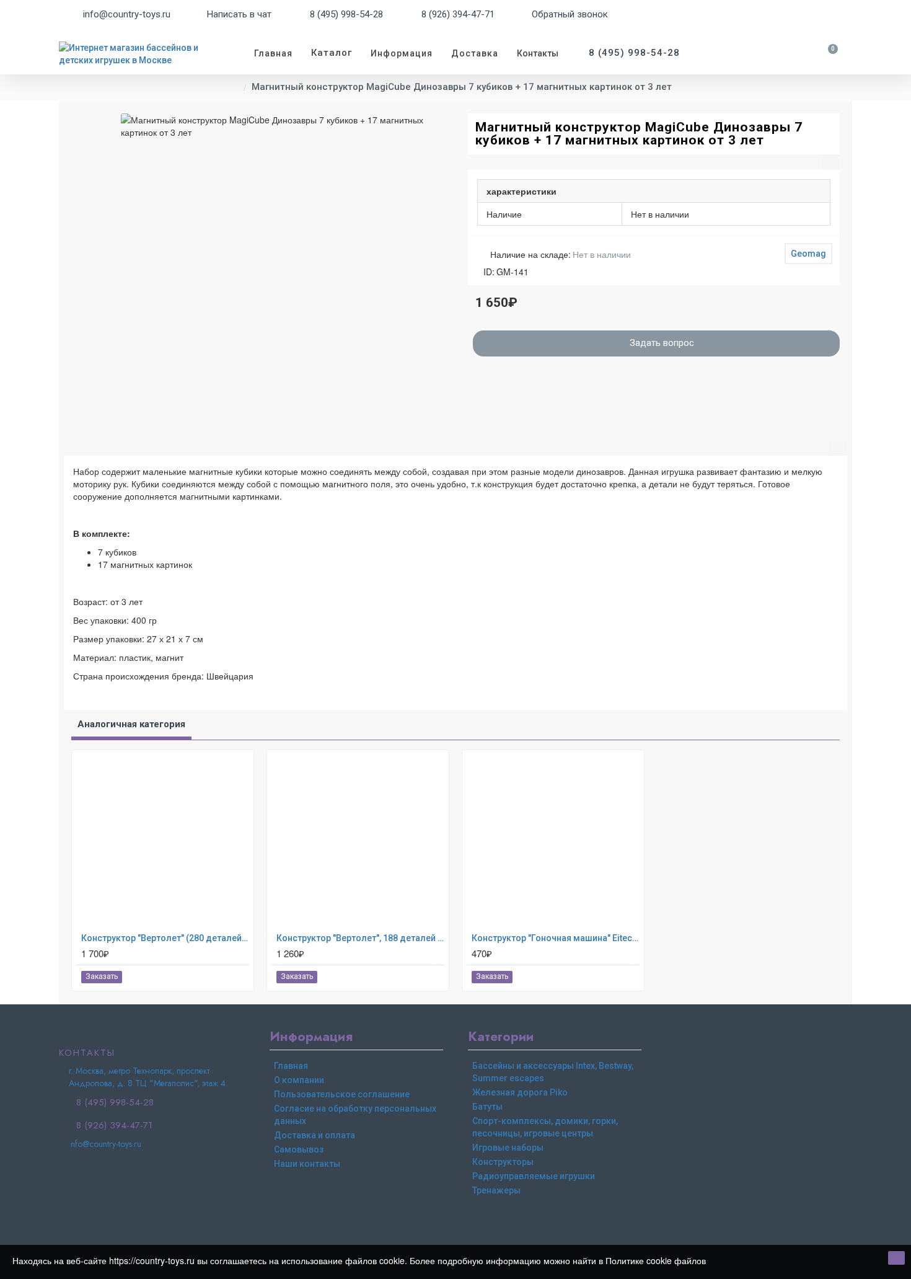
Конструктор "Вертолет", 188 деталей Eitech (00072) (360, 938)
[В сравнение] (239, 977)
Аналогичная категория (131, 724)
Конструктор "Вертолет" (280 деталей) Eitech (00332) (165, 938)
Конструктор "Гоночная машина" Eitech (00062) (556, 938)
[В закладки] (225, 976)
